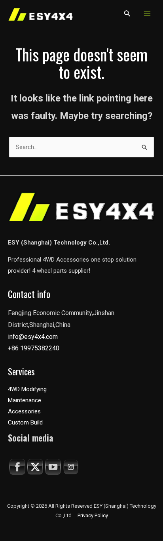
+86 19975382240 (33, 348)
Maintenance (24, 400)
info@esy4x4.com (33, 336)
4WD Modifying (27, 389)
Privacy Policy (93, 515)
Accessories (24, 411)
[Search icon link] (127, 15)
